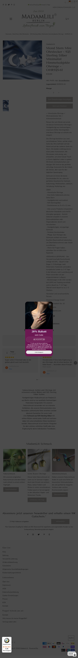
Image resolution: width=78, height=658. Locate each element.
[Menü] (10, 638)
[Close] (50, 304)
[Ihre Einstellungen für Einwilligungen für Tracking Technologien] (74, 654)
